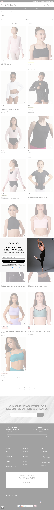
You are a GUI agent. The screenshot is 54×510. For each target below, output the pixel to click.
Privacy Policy (15, 267)
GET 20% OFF (13, 261)
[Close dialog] (52, 239)
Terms (20, 267)
